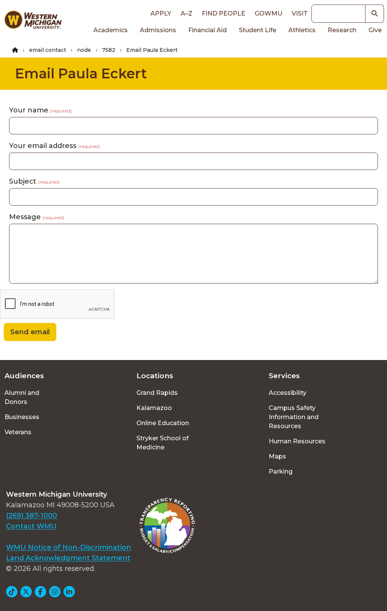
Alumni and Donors (22, 397)
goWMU (268, 13)
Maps (277, 456)
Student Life (257, 30)
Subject (34, 181)
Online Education (162, 423)
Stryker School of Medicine (162, 443)
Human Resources (297, 441)
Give (375, 30)
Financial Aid (207, 30)
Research (342, 30)
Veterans (18, 432)
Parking (281, 471)
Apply (160, 13)
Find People (223, 13)
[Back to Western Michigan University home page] (33, 21)
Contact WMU (31, 526)
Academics (110, 30)
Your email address (54, 146)
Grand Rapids (157, 392)
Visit (300, 13)
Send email (30, 332)
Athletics (302, 30)
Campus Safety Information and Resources (294, 417)
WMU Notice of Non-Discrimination (68, 547)
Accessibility (288, 392)
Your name (40, 110)
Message (36, 217)
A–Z (186, 13)
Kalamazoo (154, 407)
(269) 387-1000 (31, 515)
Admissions (158, 30)
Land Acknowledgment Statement (68, 558)
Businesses (22, 417)
